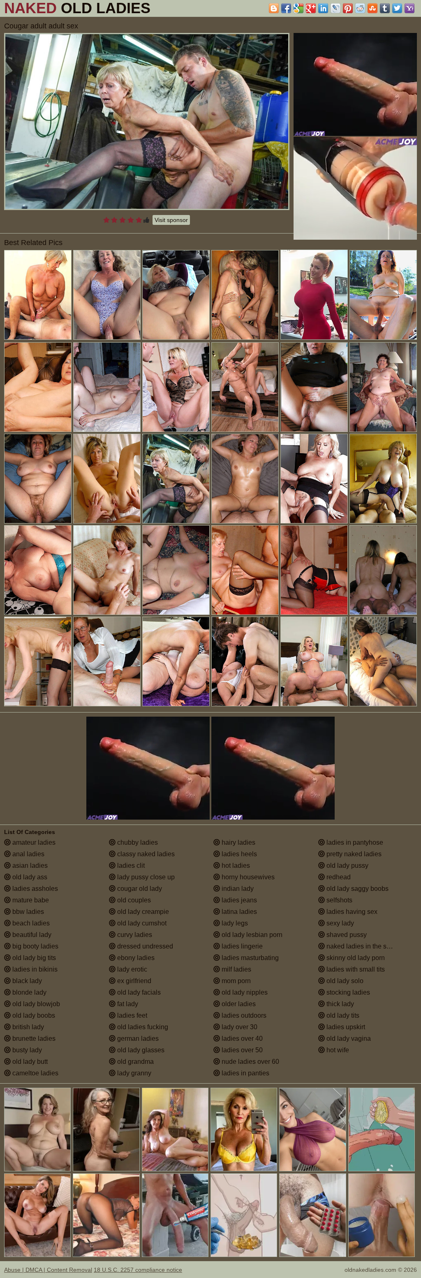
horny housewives (247, 877)
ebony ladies (135, 957)
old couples (133, 900)
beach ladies (30, 923)
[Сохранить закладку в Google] (298, 8)
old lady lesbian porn (251, 934)
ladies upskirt (345, 1026)
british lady (27, 1026)
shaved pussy (346, 934)
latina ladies (238, 911)
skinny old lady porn (355, 957)
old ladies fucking (142, 1026)
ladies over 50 (241, 1050)
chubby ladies (137, 842)
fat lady (127, 1003)
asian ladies (29, 865)
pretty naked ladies (353, 853)
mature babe (30, 900)
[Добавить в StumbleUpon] (372, 8)
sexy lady (339, 923)
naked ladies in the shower (365, 946)
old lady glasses (140, 1050)
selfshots (338, 900)
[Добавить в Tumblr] (385, 8)
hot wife (337, 1050)
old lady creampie (142, 911)
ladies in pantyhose (354, 842)
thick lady (339, 1003)
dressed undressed (144, 946)
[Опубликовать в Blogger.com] (274, 8)
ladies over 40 (241, 1038)
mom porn (235, 980)
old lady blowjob (35, 1003)
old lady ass (29, 877)
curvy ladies (134, 934)
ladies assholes (34, 888)
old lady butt (29, 1061)
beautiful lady (31, 934)
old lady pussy (346, 865)
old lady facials (138, 992)
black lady (26, 980)
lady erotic (131, 969)
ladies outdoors (243, 1015)
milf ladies (235, 969)
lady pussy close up (145, 877)
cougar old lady (139, 888)
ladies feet (131, 1015)
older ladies (238, 1003)
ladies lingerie (241, 946)
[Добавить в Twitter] (397, 8)
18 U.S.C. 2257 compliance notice (138, 1269)
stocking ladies (347, 992)
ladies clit (130, 865)
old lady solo (344, 980)
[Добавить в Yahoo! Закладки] (409, 8)
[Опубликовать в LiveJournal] (335, 8)
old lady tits (342, 1015)
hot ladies (235, 865)
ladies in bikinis (34, 969)
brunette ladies (33, 1038)
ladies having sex (351, 911)
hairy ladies (237, 842)
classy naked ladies (145, 853)
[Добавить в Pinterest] (348, 8)
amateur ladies (33, 842)
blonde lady (28, 992)
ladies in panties (244, 1073)
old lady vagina (348, 1038)
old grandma (135, 1061)
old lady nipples (244, 992)
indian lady (237, 888)
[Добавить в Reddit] (360, 8)
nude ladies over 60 (249, 1061)
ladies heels (238, 853)
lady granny (133, 1073)
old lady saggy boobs (357, 888)
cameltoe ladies (34, 1073)
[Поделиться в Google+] (311, 8)
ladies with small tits (355, 969)
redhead (338, 877)
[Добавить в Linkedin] (323, 8)
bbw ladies (27, 911)
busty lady (26, 1050)
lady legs (234, 923)
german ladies (137, 1038)
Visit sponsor (171, 220)
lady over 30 (238, 1026)
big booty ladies (34, 946)
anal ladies (27, 853)
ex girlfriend (133, 980)
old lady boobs (33, 1015)
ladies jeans (238, 900)
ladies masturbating (249, 957)
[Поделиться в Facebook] (286, 8)
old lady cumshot (141, 923)
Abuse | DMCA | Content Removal (48, 1269)
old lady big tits (33, 957)
